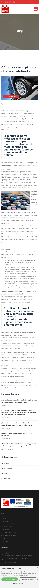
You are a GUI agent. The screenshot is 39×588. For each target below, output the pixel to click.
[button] (19, 583)
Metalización (6, 530)
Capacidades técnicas (9, 535)
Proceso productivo (9, 524)
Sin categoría (5, 478)
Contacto (5, 541)
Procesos (4, 473)
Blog (4, 538)
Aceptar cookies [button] (10, 579)
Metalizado (5, 463)
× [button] (37, 567)
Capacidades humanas (9, 532)
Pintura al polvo (6, 468)
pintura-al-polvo (10, 104)
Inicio (4, 518)
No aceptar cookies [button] (28, 579)
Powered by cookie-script (19, 586)
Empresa (5, 521)
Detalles (25, 575)
